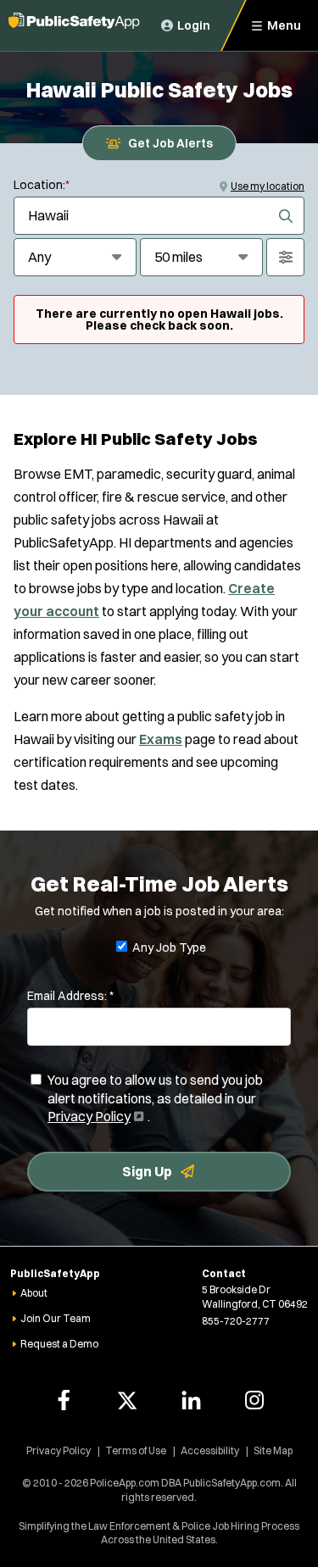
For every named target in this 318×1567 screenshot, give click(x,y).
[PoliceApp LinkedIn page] (191, 1400)
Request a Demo (59, 1343)
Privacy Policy (94, 1116)
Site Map (273, 1450)
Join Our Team (55, 1318)
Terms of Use (135, 1450)
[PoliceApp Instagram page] (254, 1400)
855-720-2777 (236, 1320)
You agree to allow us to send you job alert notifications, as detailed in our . (155, 1098)
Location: (42, 184)
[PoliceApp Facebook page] (63, 1400)
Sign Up (147, 1171)
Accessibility (210, 1450)
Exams (160, 739)
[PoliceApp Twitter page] (127, 1400)
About (33, 1292)
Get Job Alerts (170, 143)
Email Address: (70, 995)
